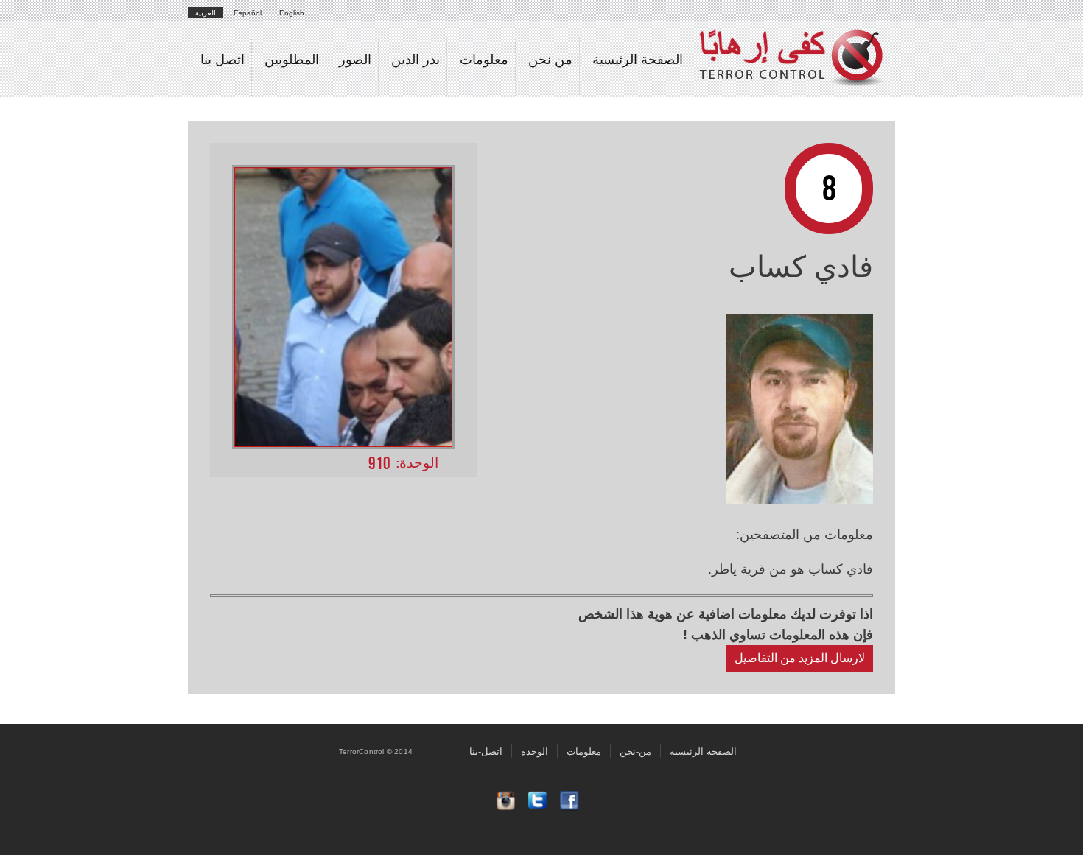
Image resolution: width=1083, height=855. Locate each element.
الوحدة (534, 751)
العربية (205, 13)
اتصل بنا (222, 59)
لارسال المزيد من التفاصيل (800, 658)
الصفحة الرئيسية (637, 59)
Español (248, 13)
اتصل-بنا (485, 751)
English (291, 13)
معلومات (484, 59)
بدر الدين (415, 59)
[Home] (797, 45)
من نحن (550, 59)
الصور (355, 59)
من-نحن (635, 751)
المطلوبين (291, 59)
